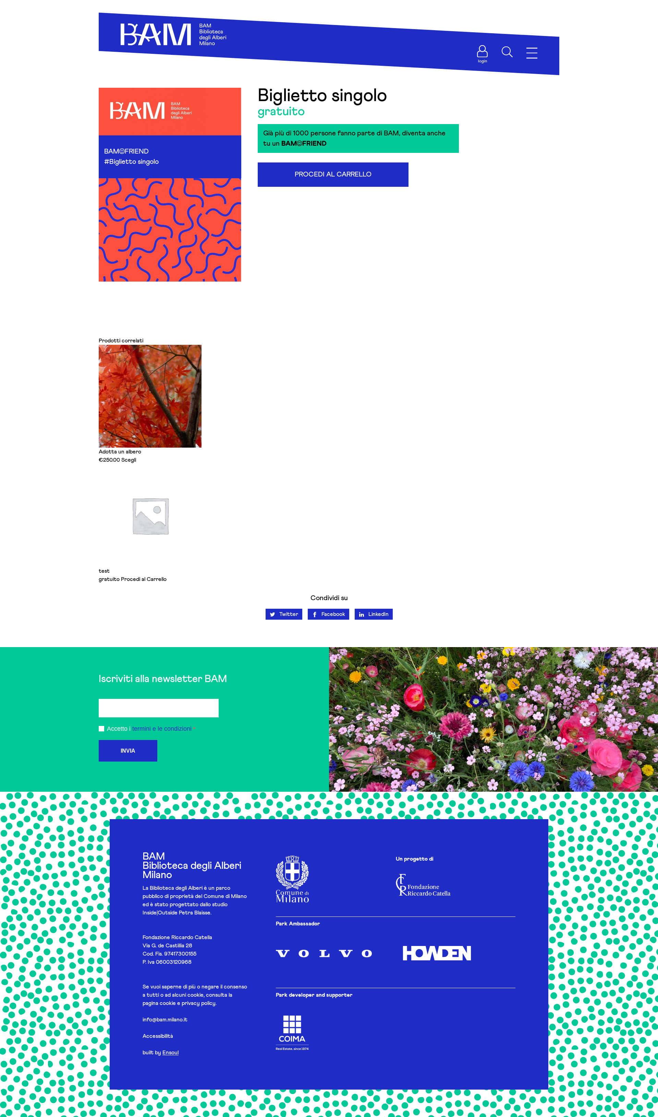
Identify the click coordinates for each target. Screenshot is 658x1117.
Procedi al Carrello (333, 174)
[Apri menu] (531, 53)
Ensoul (170, 1052)
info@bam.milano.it (165, 1019)
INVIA (128, 751)
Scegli (128, 460)
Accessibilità (158, 1036)
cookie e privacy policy (188, 1003)
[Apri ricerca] (507, 51)
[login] (482, 51)
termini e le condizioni (162, 728)
